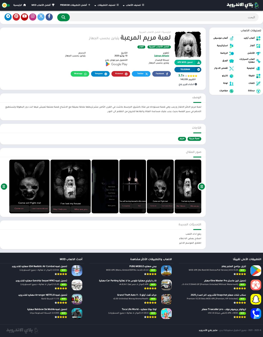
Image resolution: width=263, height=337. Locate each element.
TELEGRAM (185, 70)
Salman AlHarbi (161, 56)
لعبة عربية (194, 139)
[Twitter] (41, 17)
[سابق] (202, 186)
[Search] (63, 17)
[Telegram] (8, 17)
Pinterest (119, 74)
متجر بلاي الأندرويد (208, 330)
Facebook (160, 74)
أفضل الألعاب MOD (41, 5)
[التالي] (4, 186)
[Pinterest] (16, 17)
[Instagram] (32, 17)
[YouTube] (24, 17)
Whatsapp (78, 74)
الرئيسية (18, 5)
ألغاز (141, 47)
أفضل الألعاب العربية (149, 32)
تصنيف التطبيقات (107, 5)
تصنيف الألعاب (133, 5)
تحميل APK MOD (185, 62)
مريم (182, 139)
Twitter (140, 74)
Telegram (99, 74)
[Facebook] (49, 17)
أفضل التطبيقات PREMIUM (73, 5)
